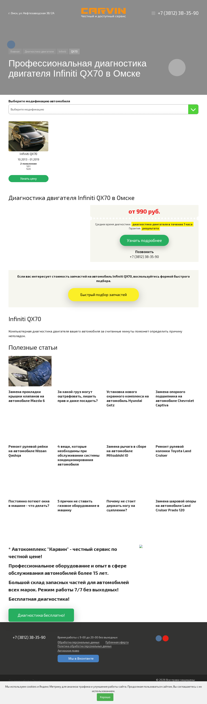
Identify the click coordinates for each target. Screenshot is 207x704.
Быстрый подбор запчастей (103, 294)
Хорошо (105, 697)
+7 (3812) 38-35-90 (178, 13)
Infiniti (62, 51)
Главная (15, 51)
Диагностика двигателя (39, 51)
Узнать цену (28, 178)
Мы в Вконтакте (81, 658)
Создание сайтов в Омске (24, 680)
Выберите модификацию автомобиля (39, 101)
